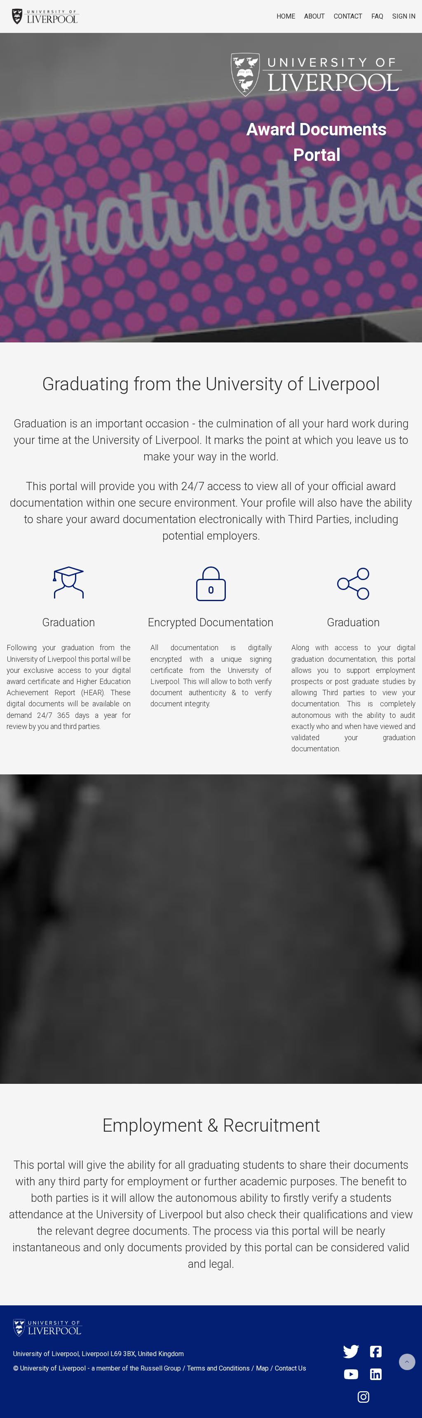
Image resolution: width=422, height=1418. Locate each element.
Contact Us (290, 1368)
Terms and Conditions (218, 1368)
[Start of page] (407, 1362)
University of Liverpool (53, 1368)
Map (262, 1368)
